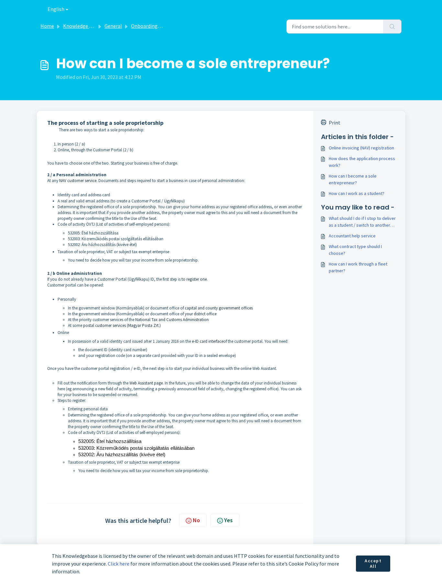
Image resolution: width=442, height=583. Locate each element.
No (196, 520)
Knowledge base (81, 26)
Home (47, 26)
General (113, 26)
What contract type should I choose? (355, 249)
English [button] (56, 9)
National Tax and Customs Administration (172, 319)
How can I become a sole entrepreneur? (353, 179)
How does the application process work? (362, 162)
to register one (194, 279)
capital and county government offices (219, 308)
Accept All (373, 563)
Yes (228, 520)
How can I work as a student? (356, 193)
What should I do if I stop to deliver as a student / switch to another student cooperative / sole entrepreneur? (362, 222)
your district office (200, 314)
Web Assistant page (146, 383)
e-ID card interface (207, 341)
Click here (118, 563)
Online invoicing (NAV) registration (361, 148)
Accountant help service (352, 236)
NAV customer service (77, 180)
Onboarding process (153, 26)
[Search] (392, 26)
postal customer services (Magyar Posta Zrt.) (122, 325)
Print (334, 122)
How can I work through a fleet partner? (358, 267)
